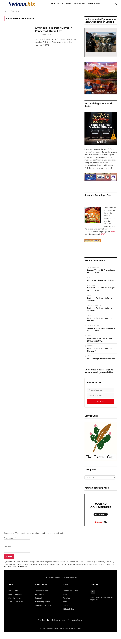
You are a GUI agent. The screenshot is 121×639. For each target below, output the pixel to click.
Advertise (77, 4)
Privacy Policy (59, 628)
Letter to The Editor (15, 602)
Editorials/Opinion (14, 598)
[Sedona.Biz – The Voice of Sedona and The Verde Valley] (21, 4)
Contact (66, 605)
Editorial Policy (68, 609)
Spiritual (38, 598)
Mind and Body (40, 594)
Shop (84, 4)
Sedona (60, 4)
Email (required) (10, 538)
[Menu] (5, 4)
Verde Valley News (15, 594)
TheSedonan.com (58, 620)
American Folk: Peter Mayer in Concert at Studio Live (53, 29)
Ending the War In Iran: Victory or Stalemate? (100, 299)
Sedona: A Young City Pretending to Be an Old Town (101, 271)
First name (8, 547)
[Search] (116, 4)
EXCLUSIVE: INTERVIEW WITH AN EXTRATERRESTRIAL (99, 340)
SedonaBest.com (75, 620)
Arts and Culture (41, 591)
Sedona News (13, 591)
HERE (113, 232)
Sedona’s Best (94, 4)
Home (53, 4)
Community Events (42, 602)
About (68, 4)
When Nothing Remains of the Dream (101, 280)
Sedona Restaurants (43, 605)
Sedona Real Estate (70, 591)
